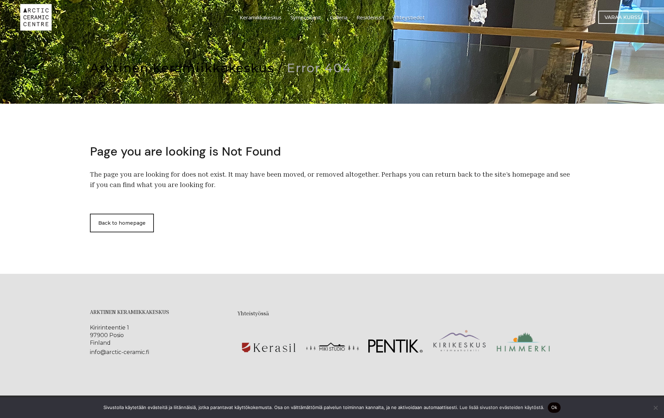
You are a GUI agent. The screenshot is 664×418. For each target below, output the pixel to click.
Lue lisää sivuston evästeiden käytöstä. (502, 407)
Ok (554, 407)
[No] (655, 407)
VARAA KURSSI (623, 17)
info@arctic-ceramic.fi (119, 352)
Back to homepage (122, 223)
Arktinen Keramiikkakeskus (182, 68)
